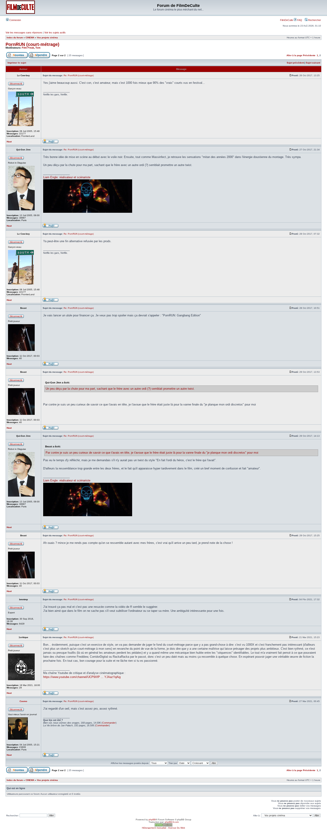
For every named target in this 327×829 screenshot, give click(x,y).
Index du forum (15, 37)
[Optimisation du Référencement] (163, 826)
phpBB (152, 819)
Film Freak (28, 47)
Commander (109, 722)
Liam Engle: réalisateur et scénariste (66, 177)
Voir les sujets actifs (55, 32)
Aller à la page (294, 55)
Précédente (309, 55)
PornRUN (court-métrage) (32, 44)
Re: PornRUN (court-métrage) (79, 75)
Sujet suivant (313, 62)
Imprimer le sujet (17, 62)
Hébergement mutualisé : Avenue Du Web (163, 828)
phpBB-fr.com (172, 822)
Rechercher (314, 20)
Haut (9, 141)
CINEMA (30, 37)
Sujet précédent (295, 62)
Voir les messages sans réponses (24, 32)
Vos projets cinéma (47, 37)
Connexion (15, 20)
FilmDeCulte (286, 20)
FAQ (299, 20)
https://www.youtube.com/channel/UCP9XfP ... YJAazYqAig (82, 677)
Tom (37, 47)
